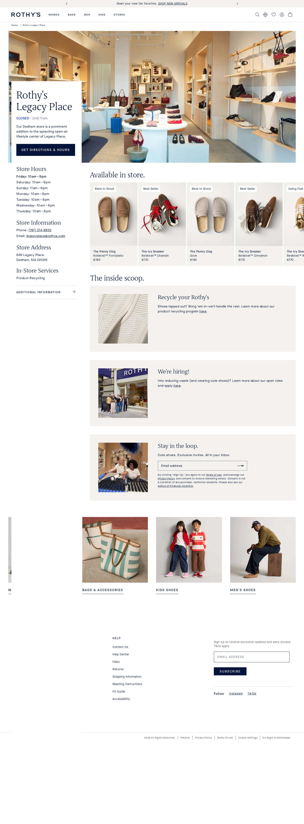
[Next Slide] (236, 4)
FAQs (116, 662)
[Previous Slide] (67, 4)
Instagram (236, 694)
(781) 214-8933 (40, 230)
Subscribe (230, 671)
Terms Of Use (225, 737)
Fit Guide (119, 692)
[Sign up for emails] (240, 466)
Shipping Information (127, 677)
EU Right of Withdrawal (276, 737)
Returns (118, 669)
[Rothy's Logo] (25, 15)
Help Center (121, 654)
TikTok (252, 694)
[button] (54, 15)
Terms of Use (214, 475)
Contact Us (120, 647)
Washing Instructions (127, 684)
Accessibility (121, 699)
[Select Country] (265, 14)
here (202, 311)
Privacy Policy (166, 478)
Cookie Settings (248, 737)
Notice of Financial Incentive (175, 486)
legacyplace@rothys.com (45, 236)
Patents (185, 737)
